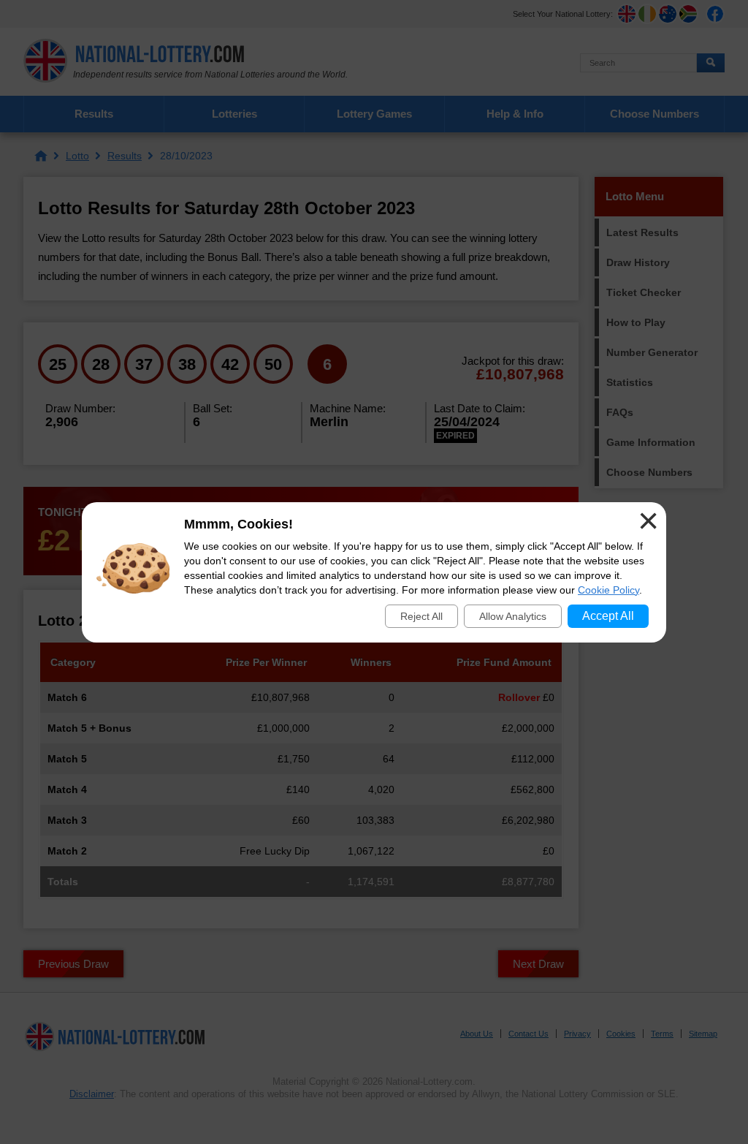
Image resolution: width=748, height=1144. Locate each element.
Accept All (608, 616)
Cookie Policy (608, 590)
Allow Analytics (512, 616)
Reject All (421, 616)
